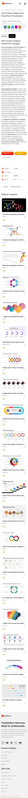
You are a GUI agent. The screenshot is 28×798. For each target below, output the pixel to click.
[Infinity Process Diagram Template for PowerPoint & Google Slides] (14, 538)
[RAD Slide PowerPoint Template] (14, 691)
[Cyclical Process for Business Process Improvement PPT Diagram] (14, 282)
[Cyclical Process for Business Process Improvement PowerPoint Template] (14, 410)
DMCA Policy (4, 788)
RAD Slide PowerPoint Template (12, 700)
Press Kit (3, 791)
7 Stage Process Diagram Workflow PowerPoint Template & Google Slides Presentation (14, 316)
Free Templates (5, 761)
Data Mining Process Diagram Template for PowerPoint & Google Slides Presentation (14, 342)
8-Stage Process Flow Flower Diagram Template (14, 470)
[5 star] (23, 179)
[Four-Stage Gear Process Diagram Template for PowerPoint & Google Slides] (14, 589)
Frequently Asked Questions (8, 775)
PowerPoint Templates (7, 84)
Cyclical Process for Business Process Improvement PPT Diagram (14, 291)
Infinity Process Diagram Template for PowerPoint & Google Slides (14, 546)
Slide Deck (4, 758)
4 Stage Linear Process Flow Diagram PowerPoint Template (14, 623)
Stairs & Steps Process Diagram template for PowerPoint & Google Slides (14, 495)
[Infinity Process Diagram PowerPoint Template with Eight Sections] (14, 563)
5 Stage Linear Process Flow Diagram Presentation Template (14, 393)
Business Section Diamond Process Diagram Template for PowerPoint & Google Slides (14, 521)
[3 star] (20, 179)
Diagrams (3, 764)
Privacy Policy (4, 785)
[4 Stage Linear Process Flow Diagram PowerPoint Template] (14, 614)
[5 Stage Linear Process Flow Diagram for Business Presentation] (14, 359)
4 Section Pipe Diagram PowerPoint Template (14, 240)
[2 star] (19, 179)
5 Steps (6, 186)
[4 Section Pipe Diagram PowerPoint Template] (14, 231)
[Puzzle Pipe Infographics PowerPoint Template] (14, 205)
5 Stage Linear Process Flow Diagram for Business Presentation (14, 367)
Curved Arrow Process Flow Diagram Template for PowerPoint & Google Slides (14, 674)
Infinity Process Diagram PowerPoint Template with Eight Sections (14, 572)
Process (19, 9)
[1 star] (17, 179)
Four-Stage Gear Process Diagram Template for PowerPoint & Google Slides (14, 597)
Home (2, 9)
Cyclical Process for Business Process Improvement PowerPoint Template (14, 419)
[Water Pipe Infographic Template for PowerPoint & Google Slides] (14, 256)
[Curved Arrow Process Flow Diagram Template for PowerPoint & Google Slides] (14, 665)
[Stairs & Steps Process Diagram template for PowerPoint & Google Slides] (14, 486)
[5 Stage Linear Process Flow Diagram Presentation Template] (14, 384)
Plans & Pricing (5, 772)
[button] (7, 26)
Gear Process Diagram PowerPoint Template (14, 444)
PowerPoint (8, 153)
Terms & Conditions (6, 779)
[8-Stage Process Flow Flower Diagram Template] (14, 461)
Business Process (15, 186)
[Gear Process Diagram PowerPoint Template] (14, 435)
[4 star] (22, 179)
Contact (3, 782)
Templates (7, 9)
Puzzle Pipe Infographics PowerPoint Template (14, 214)
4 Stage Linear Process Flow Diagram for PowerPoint (14, 649)
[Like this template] (25, 217)
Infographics (14, 9)
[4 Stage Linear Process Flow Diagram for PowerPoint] (14, 640)
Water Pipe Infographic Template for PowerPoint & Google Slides (14, 265)
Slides (21, 153)
